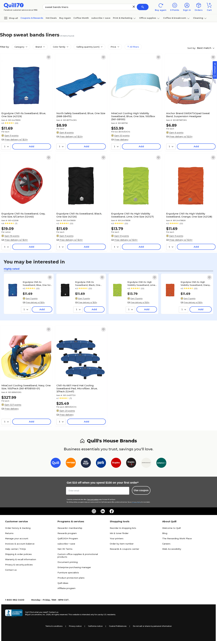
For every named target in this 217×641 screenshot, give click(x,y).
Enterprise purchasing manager (74, 567)
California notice (95, 626)
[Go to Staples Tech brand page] (131, 463)
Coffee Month (81, 18)
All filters (134, 46)
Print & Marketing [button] (122, 18)
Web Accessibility (171, 549)
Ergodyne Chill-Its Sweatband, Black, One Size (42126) (79, 215)
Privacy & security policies (19, 564)
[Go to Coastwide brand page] (70, 463)
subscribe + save (100, 18)
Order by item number (122, 543)
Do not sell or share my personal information (152, 626)
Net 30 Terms (65, 549)
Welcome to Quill (171, 528)
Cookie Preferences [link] (117, 626)
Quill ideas (63, 583)
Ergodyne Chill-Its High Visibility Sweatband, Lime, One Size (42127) (132, 215)
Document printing (68, 562)
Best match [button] (204, 47)
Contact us (11, 570)
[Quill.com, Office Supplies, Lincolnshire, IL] (14, 613)
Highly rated (11, 268)
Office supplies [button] (147, 18)
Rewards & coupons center (124, 549)
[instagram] (93, 511)
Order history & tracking (18, 528)
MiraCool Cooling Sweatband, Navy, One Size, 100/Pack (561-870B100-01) (26, 387)
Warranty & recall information (20, 559)
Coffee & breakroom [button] (174, 18)
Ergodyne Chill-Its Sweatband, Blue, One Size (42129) (23, 115)
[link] (48, 57)
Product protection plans (71, 577)
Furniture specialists (68, 572)
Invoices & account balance (19, 543)
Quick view (25, 101)
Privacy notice (75, 626)
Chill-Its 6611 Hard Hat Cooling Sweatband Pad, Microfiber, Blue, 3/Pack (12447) (77, 388)
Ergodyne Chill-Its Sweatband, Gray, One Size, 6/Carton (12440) (23, 215)
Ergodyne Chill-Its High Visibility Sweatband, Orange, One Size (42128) (189, 215)
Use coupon (141, 490)
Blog (164, 533)
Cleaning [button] (198, 18)
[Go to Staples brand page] (116, 463)
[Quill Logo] (14, 5)
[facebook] (111, 511)
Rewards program (67, 533)
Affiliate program (66, 588)
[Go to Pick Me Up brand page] (85, 463)
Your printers (116, 538)
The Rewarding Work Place (177, 538)
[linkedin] (102, 511)
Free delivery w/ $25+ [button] (16, 139)
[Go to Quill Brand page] (55, 463)
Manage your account (16, 538)
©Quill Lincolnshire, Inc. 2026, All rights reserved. (46, 614)
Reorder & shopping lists (123, 528)
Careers (166, 543)
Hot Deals (51, 18)
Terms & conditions (53, 626)
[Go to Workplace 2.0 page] (161, 463)
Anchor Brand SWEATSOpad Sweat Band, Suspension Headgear (188, 115)
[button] (134, 7)
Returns (9, 533)
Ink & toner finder (119, 533)
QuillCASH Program (68, 538)
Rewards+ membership (70, 528)
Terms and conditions (93, 499)
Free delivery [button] (121, 139)
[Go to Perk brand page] (100, 463)
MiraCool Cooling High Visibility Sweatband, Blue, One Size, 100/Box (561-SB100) (133, 116)
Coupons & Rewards (31, 18)
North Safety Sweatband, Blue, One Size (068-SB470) (80, 115)
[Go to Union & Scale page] (146, 463)
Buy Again (65, 18)
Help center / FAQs (15, 549)
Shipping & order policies (18, 554)
